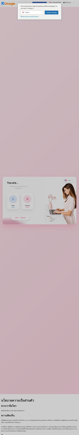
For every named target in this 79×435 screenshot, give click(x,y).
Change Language (51, 12)
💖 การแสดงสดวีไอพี (55, 2)
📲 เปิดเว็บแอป (67, 2)
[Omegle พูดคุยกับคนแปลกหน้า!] (8, 3)
